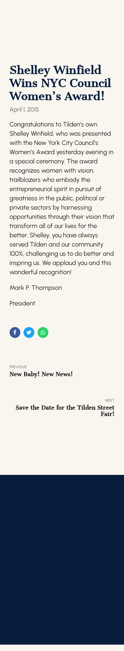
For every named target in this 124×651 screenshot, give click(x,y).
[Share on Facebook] (15, 332)
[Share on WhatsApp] (43, 332)
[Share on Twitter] (29, 332)
